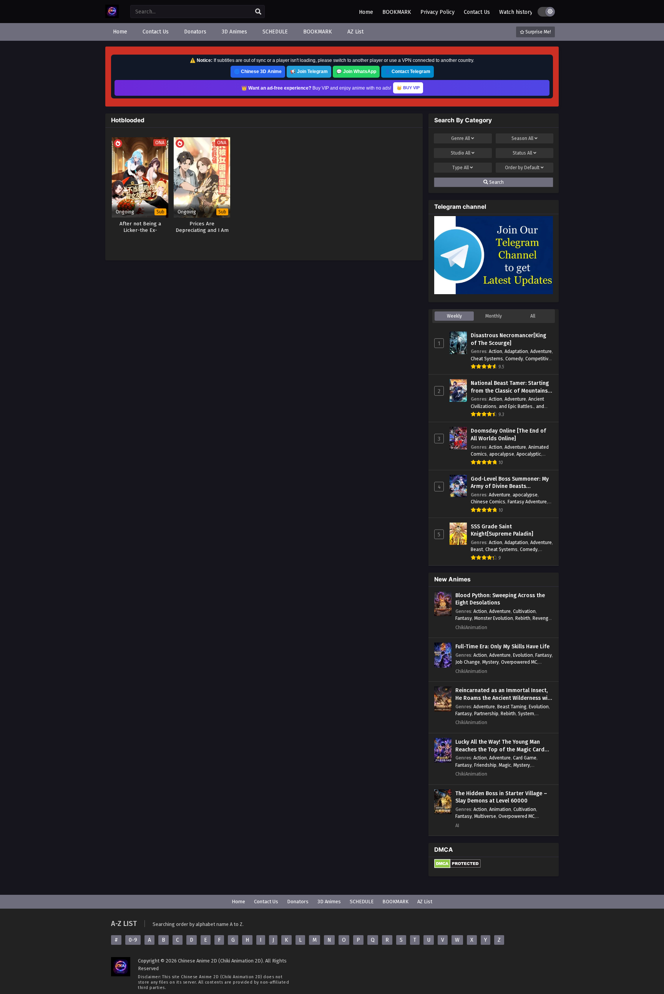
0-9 (133, 940)
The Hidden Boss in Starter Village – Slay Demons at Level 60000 (501, 797)
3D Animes (329, 901)
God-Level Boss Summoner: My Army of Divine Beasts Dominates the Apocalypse (510, 483)
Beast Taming (511, 706)
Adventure (541, 351)
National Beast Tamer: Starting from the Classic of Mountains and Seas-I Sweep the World (510, 387)
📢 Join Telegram (309, 71)
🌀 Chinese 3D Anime (258, 71)
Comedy (514, 358)
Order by (522, 167)
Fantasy (463, 618)
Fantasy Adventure (527, 501)
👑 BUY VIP (408, 87)
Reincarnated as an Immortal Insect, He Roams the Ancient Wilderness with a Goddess (504, 694)
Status (522, 153)
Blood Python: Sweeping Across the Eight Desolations (500, 599)
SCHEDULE (362, 901)
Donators (298, 901)
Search (496, 182)
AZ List (424, 901)
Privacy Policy (437, 12)
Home (366, 12)
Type (460, 167)
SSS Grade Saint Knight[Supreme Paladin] (502, 530)
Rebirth (522, 618)
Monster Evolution (493, 618)
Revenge (542, 618)
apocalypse (501, 454)
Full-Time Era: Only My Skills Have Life (502, 646)
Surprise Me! (537, 32)
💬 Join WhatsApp (356, 71)
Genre (460, 138)
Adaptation (516, 351)
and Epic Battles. (516, 406)
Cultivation (524, 611)
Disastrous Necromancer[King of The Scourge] (508, 339)
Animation (500, 809)
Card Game (524, 758)
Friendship (485, 765)
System (526, 713)
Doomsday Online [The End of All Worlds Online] (508, 435)
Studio (460, 153)
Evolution (523, 655)
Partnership (486, 713)
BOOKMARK (396, 12)
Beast (477, 549)
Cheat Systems (487, 358)
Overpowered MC (519, 662)
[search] (258, 12)
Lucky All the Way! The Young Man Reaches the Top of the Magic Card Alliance (499, 746)
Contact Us (477, 12)
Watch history (516, 12)
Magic (505, 765)
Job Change (467, 662)
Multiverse (485, 816)
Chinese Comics (488, 501)
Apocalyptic (528, 454)
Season (522, 138)
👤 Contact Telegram (407, 71)
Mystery (490, 662)
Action (495, 351)
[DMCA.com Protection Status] (457, 866)
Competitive (538, 358)
